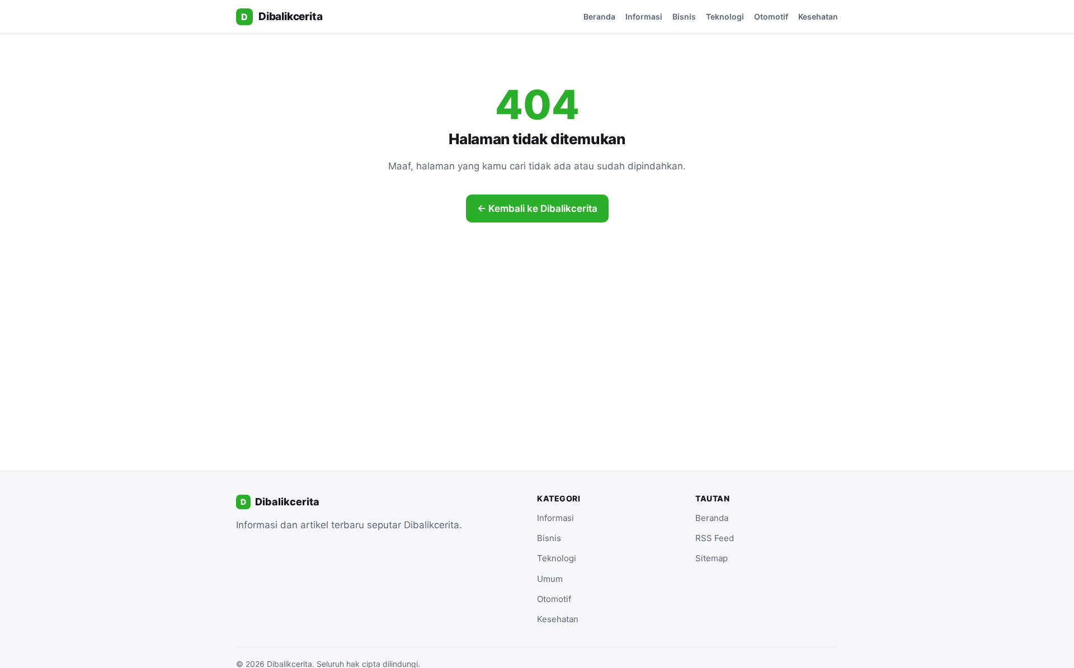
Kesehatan (818, 16)
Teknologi (725, 16)
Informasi (643, 16)
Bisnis (684, 16)
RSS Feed (714, 538)
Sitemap (711, 558)
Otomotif (771, 16)
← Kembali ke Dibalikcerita (537, 208)
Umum (550, 579)
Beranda (599, 16)
